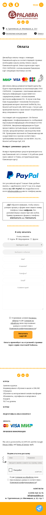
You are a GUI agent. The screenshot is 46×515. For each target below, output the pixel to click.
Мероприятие (23, 239)
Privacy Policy (8, 444)
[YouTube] (27, 22)
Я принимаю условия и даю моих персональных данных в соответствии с (23, 323)
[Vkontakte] (23, 22)
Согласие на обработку (24, 477)
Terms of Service (23, 444)
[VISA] (15, 425)
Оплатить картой (23, 334)
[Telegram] (18, 22)
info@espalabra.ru (15, 191)
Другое (35, 239)
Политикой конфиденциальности (22, 328)
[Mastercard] (6, 425)
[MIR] (27, 425)
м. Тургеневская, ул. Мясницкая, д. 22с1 (21, 28)
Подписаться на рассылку (18, 453)
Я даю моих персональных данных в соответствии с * (25, 480)
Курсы (12, 239)
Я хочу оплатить (23, 236)
